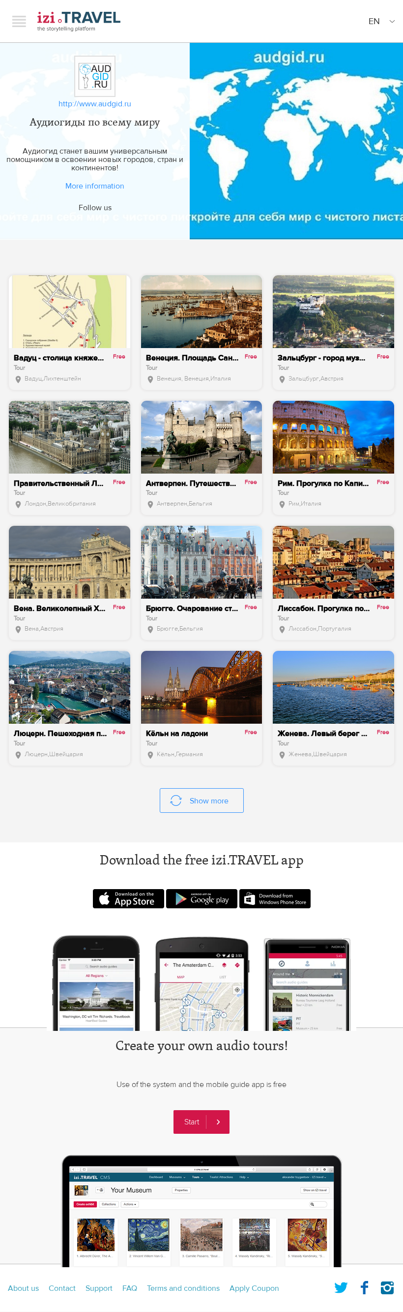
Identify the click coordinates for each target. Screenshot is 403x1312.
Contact (62, 1288)
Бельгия (200, 504)
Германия (189, 754)
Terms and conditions (183, 1288)
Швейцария (66, 754)
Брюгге (167, 629)
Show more (209, 801)
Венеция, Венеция (183, 379)
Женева (300, 754)
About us (23, 1288)
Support (99, 1288)
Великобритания (72, 504)
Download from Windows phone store (275, 898)
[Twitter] (105, 221)
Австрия (332, 379)
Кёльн (165, 754)
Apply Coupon (254, 1288)
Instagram (387, 1286)
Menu (19, 21)
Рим (293, 504)
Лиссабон (302, 629)
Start (191, 1122)
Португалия (334, 629)
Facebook (364, 1286)
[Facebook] (84, 221)
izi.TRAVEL (78, 21)
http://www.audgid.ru (94, 104)
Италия (220, 379)
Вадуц (33, 379)
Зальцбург (303, 379)
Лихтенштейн (62, 379)
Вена (32, 629)
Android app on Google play (201, 898)
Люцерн (36, 754)
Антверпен (172, 504)
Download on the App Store (128, 898)
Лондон (35, 504)
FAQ (129, 1288)
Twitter (341, 1286)
